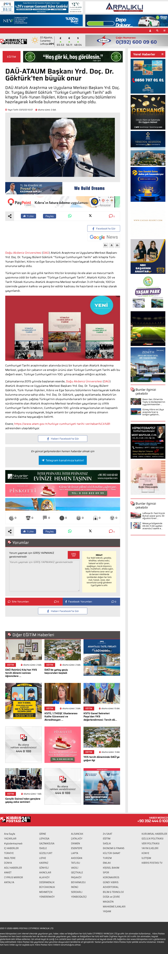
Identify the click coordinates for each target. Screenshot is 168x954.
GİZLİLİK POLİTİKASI (152, 838)
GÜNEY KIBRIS (110, 882)
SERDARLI (76, 892)
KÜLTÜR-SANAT (111, 853)
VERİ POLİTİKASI (150, 843)
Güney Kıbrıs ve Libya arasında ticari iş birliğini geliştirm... (153, 412)
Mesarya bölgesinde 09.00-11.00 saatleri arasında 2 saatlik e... (152, 526)
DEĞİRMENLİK (46, 882)
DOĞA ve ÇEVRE (111, 897)
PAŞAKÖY (76, 877)
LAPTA (74, 853)
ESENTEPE (76, 848)
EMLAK (107, 863)
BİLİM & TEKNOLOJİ (113, 892)
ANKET (7, 872)
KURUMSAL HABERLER (154, 834)
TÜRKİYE (9, 853)
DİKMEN (75, 843)
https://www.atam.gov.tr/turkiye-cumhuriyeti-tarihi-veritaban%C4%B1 (62, 424)
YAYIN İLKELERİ (150, 848)
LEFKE (42, 858)
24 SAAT (107, 834)
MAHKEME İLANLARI (114, 906)
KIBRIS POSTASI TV (152, 863)
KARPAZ (43, 863)
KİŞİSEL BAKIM (111, 868)
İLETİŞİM (146, 858)
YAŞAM (107, 911)
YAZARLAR (10, 838)
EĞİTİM (11, 57)
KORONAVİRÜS (111, 877)
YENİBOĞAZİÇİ (79, 897)
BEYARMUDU (78, 882)
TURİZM (107, 858)
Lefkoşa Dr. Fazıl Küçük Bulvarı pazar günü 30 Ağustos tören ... (153, 515)
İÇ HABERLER (11, 848)
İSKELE (43, 848)
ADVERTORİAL (111, 887)
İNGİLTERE (9, 858)
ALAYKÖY (44, 877)
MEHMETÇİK (45, 892)
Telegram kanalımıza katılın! (65, 460)
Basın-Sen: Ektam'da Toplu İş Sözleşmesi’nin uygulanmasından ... (153, 402)
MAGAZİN (108, 902)
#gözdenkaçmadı (13, 843)
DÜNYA (8, 863)
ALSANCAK (77, 834)
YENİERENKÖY (47, 897)
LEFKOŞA (44, 838)
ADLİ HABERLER (13, 868)
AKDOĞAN (76, 858)
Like (30, 216)
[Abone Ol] (103, 237)
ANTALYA (9, 882)
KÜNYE (145, 853)
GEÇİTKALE (77, 872)
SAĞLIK (107, 843)
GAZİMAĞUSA (46, 843)
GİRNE (42, 834)
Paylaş (49, 216)
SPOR (106, 872)
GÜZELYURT (45, 853)
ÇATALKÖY (77, 838)
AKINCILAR (45, 872)
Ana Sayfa (9, 834)
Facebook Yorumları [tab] (80, 601)
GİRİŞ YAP (73, 554)
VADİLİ (74, 868)
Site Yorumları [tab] (20, 601)
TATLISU (75, 863)
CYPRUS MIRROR (13, 877)
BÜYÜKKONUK (47, 887)
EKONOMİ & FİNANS (113, 848)
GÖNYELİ (44, 868)
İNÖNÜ (74, 887)
